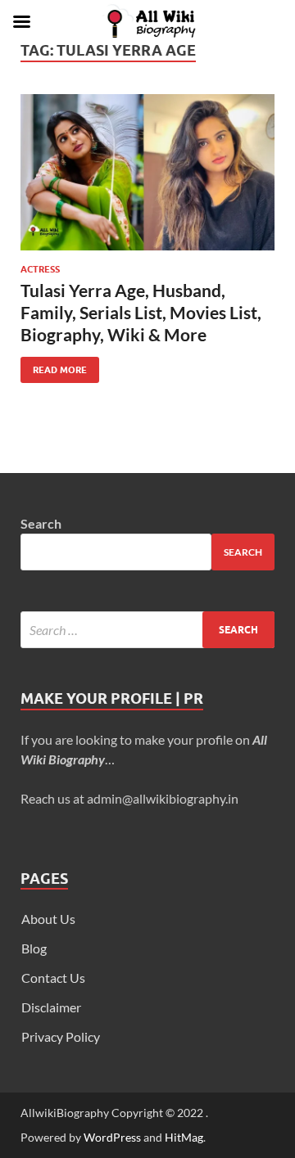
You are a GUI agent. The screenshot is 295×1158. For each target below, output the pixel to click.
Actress (40, 269)
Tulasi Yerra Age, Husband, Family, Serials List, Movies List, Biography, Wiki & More (140, 312)
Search (40, 523)
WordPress (112, 1137)
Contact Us (53, 977)
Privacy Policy (60, 1036)
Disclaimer (51, 1007)
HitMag (184, 1137)
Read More (53, 366)
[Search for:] (147, 629)
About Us (48, 918)
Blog (34, 948)
